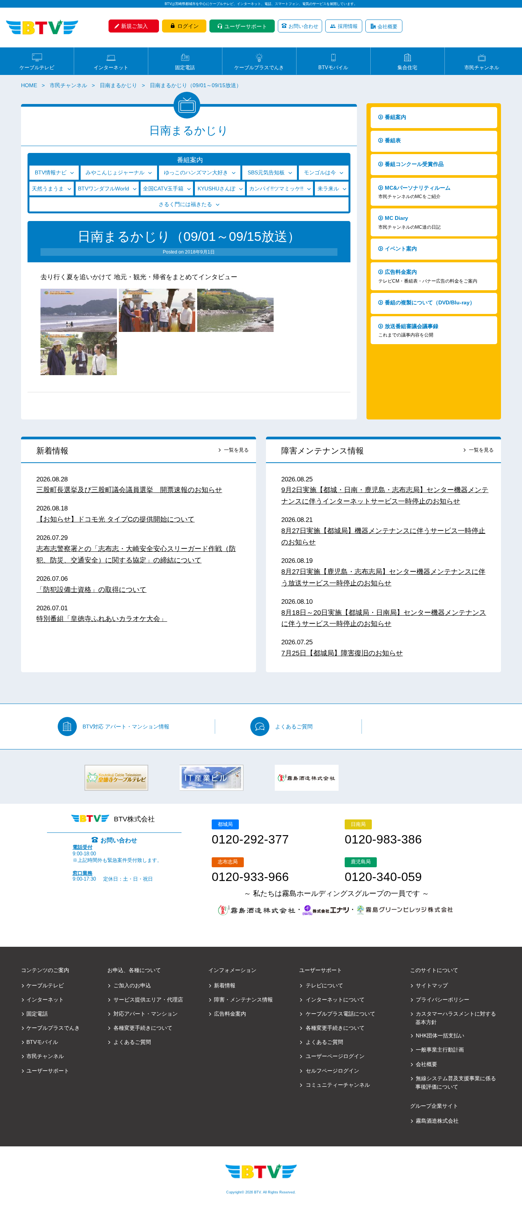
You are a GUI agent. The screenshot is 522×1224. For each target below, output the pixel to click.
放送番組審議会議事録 (408, 330)
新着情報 (52, 450)
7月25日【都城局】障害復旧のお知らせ (342, 653)
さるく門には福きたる (185, 204)
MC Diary (409, 222)
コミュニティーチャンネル (338, 1085)
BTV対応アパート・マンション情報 (126, 726)
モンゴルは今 (320, 172)
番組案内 (395, 117)
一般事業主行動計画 (440, 1050)
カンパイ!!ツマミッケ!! (276, 188)
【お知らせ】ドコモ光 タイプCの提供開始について (115, 519)
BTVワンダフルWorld (103, 188)
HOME (29, 85)
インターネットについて (335, 999)
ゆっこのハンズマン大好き (196, 172)
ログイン (188, 26)
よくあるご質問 (294, 726)
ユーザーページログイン (335, 1056)
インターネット (111, 67)
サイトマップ (432, 985)
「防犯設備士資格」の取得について (91, 589)
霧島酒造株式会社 (437, 1121)
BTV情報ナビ (50, 172)
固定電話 (185, 67)
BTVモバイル (333, 67)
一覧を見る (236, 450)
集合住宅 (407, 67)
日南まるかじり (118, 85)
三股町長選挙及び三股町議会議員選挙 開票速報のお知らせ (129, 490)
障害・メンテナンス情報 (243, 999)
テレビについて (324, 985)
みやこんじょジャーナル (115, 172)
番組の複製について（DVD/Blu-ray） (430, 302)
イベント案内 (401, 248)
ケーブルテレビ (36, 67)
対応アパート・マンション (145, 1014)
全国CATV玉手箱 (163, 188)
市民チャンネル (481, 67)
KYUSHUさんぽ (216, 188)
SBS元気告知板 (266, 172)
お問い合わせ (303, 26)
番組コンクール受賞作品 (414, 164)
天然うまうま (48, 188)
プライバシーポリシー (442, 999)
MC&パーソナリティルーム (414, 192)
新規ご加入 (134, 26)
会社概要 (387, 26)
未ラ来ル (328, 188)
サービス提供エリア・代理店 (148, 999)
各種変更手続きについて (142, 1028)
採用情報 (348, 26)
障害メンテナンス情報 (322, 450)
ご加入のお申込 (132, 985)
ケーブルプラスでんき (259, 67)
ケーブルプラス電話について (340, 1014)
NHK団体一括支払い (440, 1035)
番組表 (393, 140)
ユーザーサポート (245, 26)
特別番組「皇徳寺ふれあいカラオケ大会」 (101, 619)
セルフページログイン (332, 1071)
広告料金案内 (427, 276)
